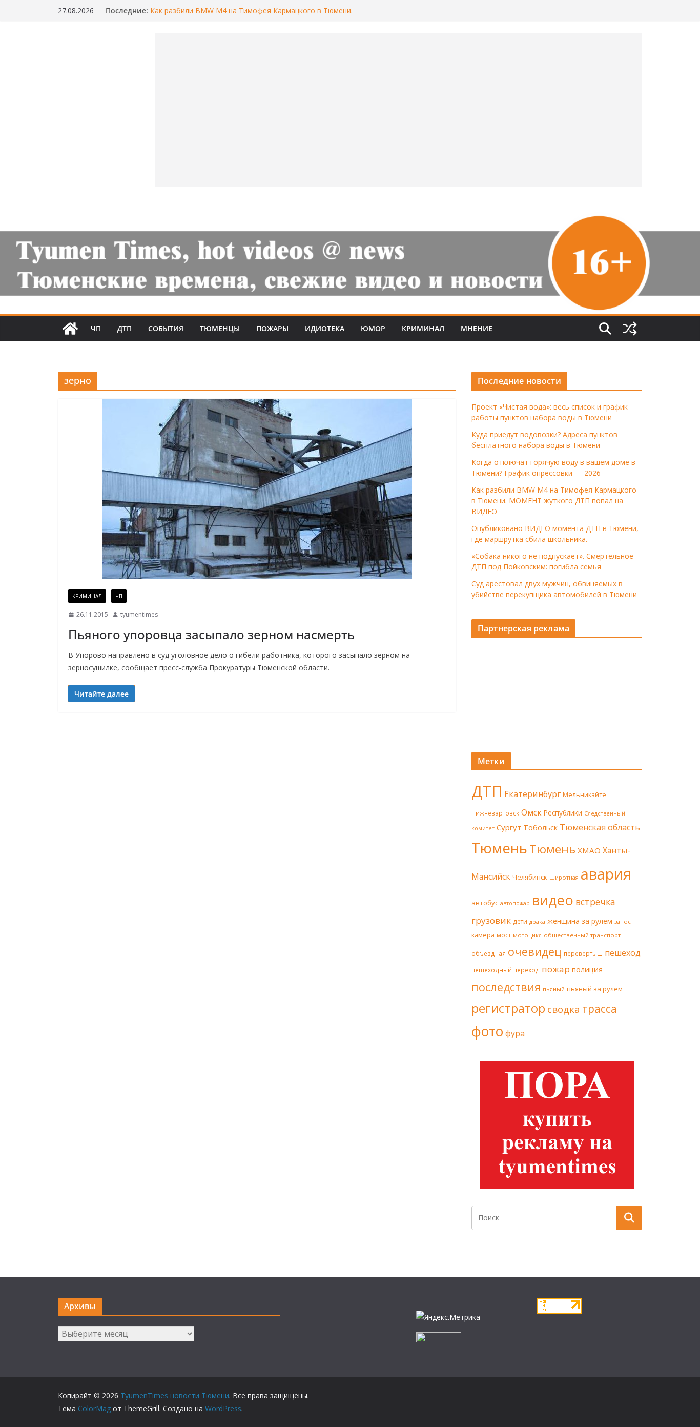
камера (483, 935)
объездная (488, 953)
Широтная (564, 877)
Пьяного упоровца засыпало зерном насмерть (211, 634)
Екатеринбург (532, 794)
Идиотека (324, 328)
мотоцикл (527, 935)
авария (606, 874)
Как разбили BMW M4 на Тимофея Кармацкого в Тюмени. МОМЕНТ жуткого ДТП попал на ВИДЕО (251, 16)
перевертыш (583, 953)
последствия (506, 987)
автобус (484, 902)
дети (520, 921)
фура (515, 1033)
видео (552, 899)
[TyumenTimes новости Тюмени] (70, 328)
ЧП (96, 328)
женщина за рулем (579, 921)
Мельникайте (584, 794)
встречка (595, 901)
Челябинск (529, 877)
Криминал (423, 328)
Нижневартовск (495, 813)
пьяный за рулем (595, 988)
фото (487, 1031)
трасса (599, 1009)
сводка (563, 1009)
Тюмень (499, 848)
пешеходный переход (505, 970)
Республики (563, 813)
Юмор (373, 328)
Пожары (272, 328)
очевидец (535, 951)
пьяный (554, 989)
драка (537, 921)
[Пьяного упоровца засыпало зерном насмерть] (257, 489)
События (165, 328)
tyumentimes (139, 614)
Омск (531, 812)
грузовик (491, 920)
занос (622, 921)
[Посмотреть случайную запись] (629, 328)
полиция (587, 969)
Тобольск (540, 827)
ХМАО (589, 850)
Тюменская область (600, 827)
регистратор (508, 1008)
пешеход (623, 953)
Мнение (476, 328)
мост (504, 935)
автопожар (515, 903)
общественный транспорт (582, 935)
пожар (556, 969)
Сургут (509, 827)
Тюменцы (220, 328)
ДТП (124, 328)
